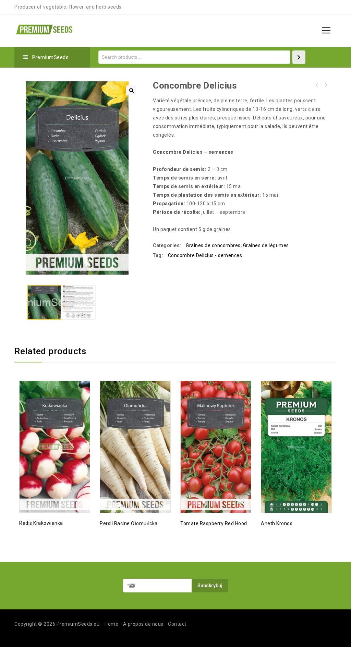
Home (111, 624)
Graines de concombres (213, 245)
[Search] (298, 57)
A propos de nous (143, 624)
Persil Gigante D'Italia (316, 85)
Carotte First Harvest (325, 85)
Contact (177, 624)
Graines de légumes (266, 245)
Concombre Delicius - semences (205, 255)
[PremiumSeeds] (44, 29)
